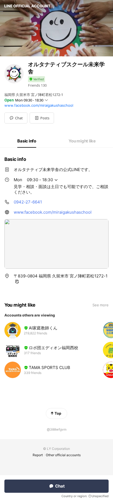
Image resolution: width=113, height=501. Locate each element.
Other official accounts (63, 455)
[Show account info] (36, 79)
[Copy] (17, 281)
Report (38, 455)
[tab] (26, 141)
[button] (42, 117)
